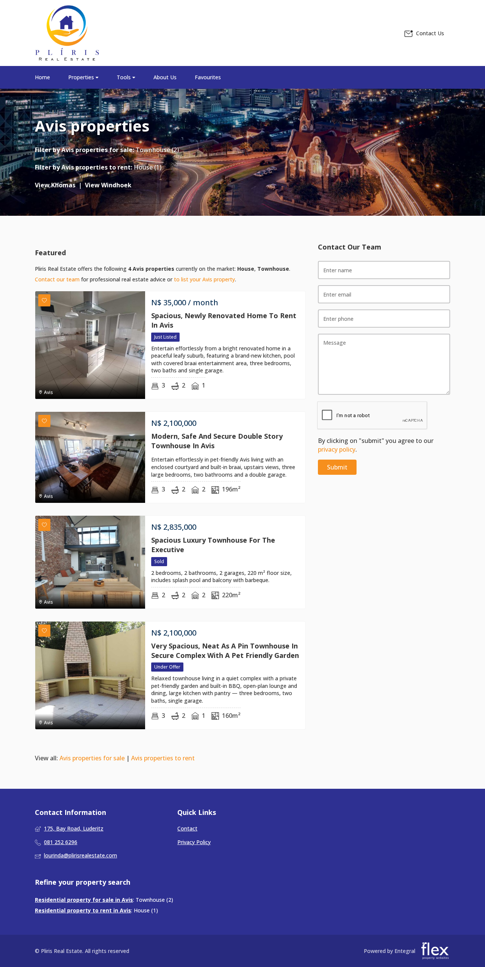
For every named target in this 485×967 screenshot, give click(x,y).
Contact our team (57, 279)
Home (42, 77)
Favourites (208, 77)
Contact (187, 828)
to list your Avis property (204, 279)
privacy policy (336, 449)
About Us (165, 77)
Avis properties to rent (96, 167)
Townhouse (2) (157, 150)
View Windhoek (108, 185)
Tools (124, 77)
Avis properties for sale (97, 150)
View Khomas (55, 185)
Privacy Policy (194, 842)
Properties (81, 77)
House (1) (147, 167)
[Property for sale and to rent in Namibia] (67, 33)
